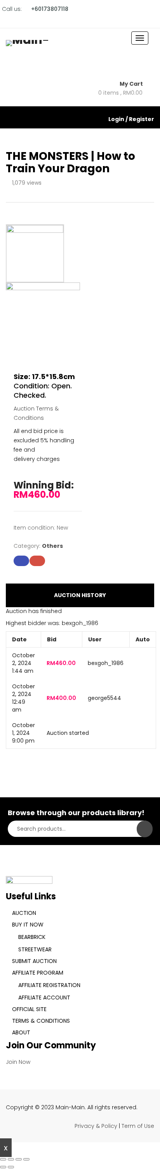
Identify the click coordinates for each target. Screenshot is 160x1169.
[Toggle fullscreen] (11, 1159)
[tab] (80, 595)
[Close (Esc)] (26, 1159)
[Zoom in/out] (3, 1159)
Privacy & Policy (96, 1126)
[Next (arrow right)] (11, 1167)
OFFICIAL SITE (29, 1009)
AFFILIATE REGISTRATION (49, 985)
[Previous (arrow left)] (3, 1167)
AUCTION (24, 913)
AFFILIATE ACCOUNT (44, 997)
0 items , (120, 93)
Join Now (18, 1062)
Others (52, 546)
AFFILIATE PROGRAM (37, 973)
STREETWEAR (35, 949)
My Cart (132, 84)
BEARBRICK (31, 937)
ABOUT (21, 1032)
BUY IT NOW (27, 924)
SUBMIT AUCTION (34, 961)
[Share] (19, 1159)
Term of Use (138, 1126)
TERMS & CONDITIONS (41, 1021)
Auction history (80, 595)
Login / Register (131, 119)
